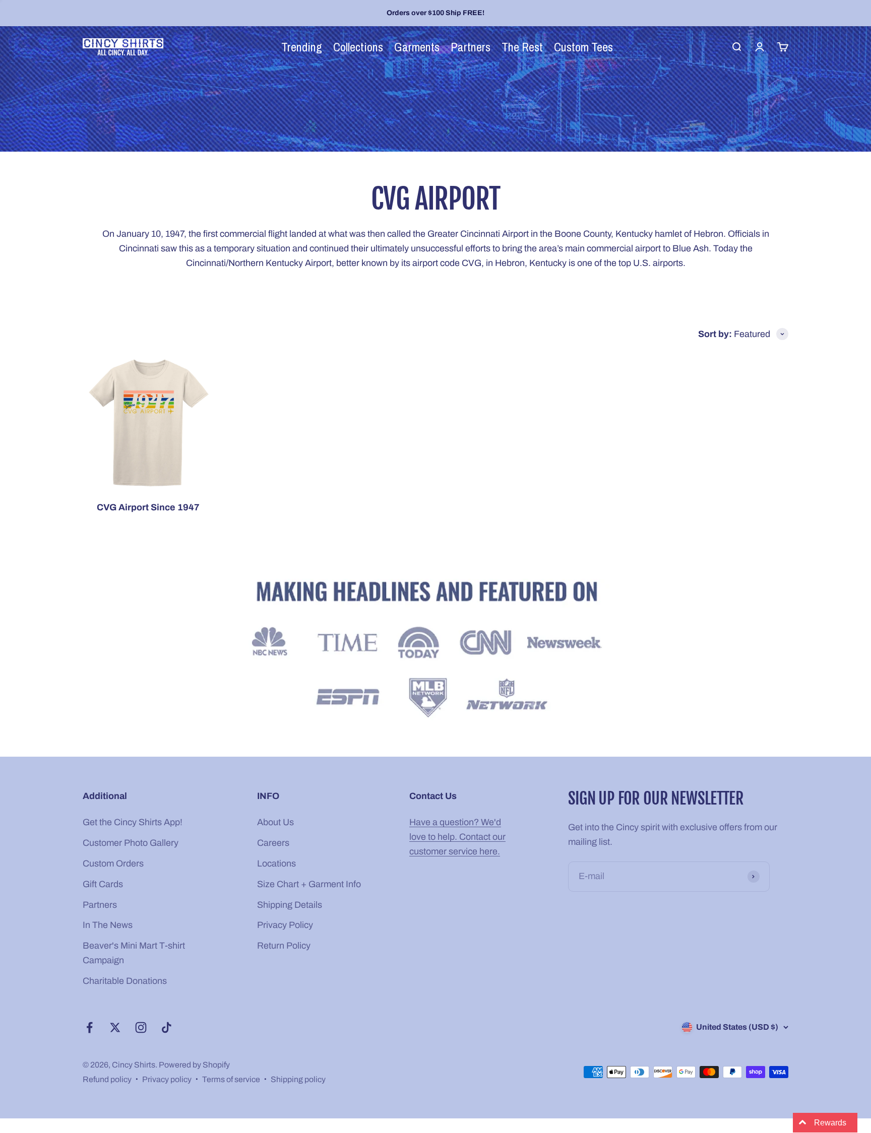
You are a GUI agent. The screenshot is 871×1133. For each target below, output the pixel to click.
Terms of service (231, 1079)
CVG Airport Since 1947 (148, 507)
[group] (435, 651)
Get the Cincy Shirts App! (132, 822)
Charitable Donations (125, 981)
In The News (108, 925)
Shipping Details (289, 905)
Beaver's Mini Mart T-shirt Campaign (134, 953)
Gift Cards (103, 884)
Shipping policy (298, 1079)
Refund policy (107, 1079)
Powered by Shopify (194, 1064)
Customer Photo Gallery (130, 843)
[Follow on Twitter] (115, 1027)
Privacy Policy (285, 925)
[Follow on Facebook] (89, 1027)
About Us (275, 822)
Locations (276, 863)
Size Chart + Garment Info (309, 884)
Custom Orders (113, 863)
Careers (273, 843)
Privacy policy (167, 1079)
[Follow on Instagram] (141, 1027)
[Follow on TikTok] (166, 1027)
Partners (100, 905)
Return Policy (283, 946)
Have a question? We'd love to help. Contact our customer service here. (457, 836)
